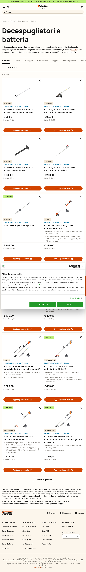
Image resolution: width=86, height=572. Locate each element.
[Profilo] (8, 6)
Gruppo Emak (46, 535)
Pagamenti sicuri (7, 535)
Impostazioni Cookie (29, 527)
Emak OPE (45, 531)
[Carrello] (82, 6)
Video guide (26, 539)
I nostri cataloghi (27, 544)
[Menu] (3, 6)
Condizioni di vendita (9, 527)
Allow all (70, 304)
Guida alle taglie (7, 544)
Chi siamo (45, 527)
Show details (74, 298)
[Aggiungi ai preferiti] (40, 80)
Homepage (5, 21)
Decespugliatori (23, 21)
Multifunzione (42, 61)
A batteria (6, 61)
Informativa (26, 531)
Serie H (18, 61)
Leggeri (55, 61)
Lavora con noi (47, 539)
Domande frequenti (29, 548)
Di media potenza (69, 61)
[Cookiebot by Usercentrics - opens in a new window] (70, 266)
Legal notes (37, 567)
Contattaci (5, 548)
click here (42, 285)
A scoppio (29, 61)
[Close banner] (83, 266)
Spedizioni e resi (8, 539)
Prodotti (13, 21)
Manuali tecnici (27, 535)
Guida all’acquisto (8, 531)
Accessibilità (46, 544)
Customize (41, 304)
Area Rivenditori (67, 527)
